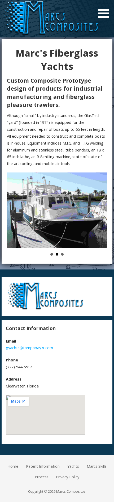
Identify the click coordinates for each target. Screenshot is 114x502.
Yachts (73, 466)
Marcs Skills (97, 466)
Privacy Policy (67, 476)
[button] (105, 10)
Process (42, 476)
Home (12, 466)
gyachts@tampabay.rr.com (29, 347)
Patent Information (43, 466)
